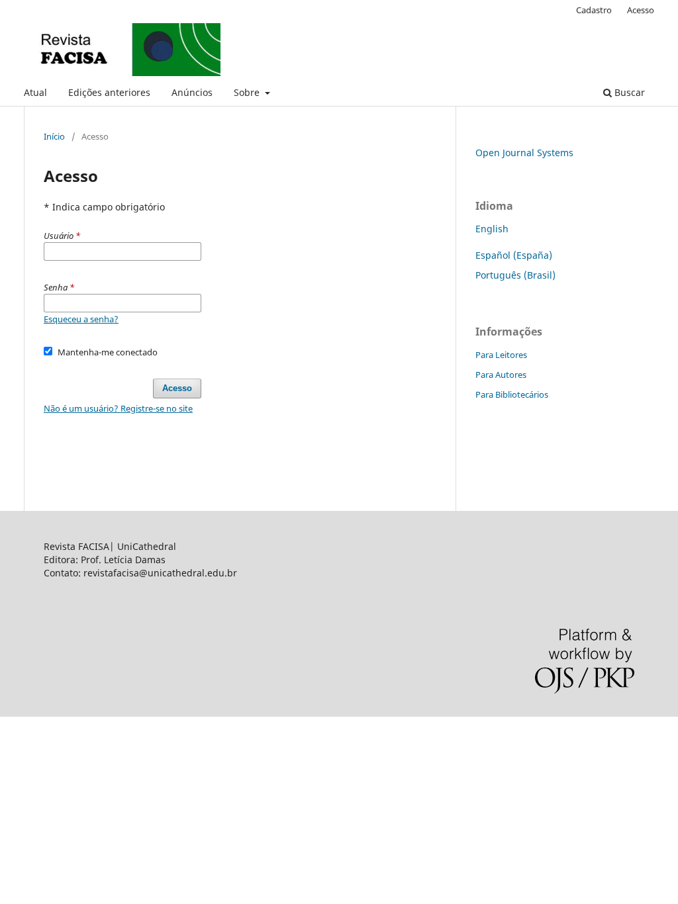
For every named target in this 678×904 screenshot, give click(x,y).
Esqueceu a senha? (81, 319)
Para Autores (500, 375)
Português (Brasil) (515, 275)
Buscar (628, 92)
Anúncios (192, 92)
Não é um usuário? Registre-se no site (118, 408)
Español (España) (513, 255)
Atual (35, 92)
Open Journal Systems (524, 152)
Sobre (248, 92)
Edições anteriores (109, 92)
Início (54, 136)
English (491, 228)
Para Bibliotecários (511, 394)
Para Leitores (501, 355)
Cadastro (594, 10)
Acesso (640, 10)
